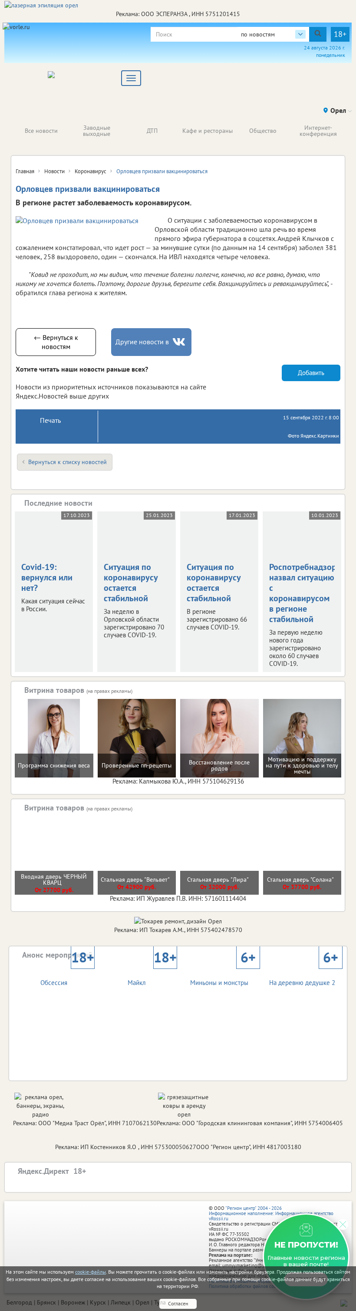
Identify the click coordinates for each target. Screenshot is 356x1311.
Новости (54, 171)
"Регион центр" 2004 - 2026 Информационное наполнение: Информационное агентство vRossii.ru (271, 1213)
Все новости (41, 131)
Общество (263, 131)
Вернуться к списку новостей (67, 462)
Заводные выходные (96, 131)
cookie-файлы (90, 1271)
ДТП (152, 131)
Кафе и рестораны (207, 131)
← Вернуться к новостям (56, 342)
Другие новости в (142, 341)
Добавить (311, 373)
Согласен (178, 1303)
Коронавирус (90, 171)
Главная (25, 171)
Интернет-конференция (318, 131)
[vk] (179, 342)
